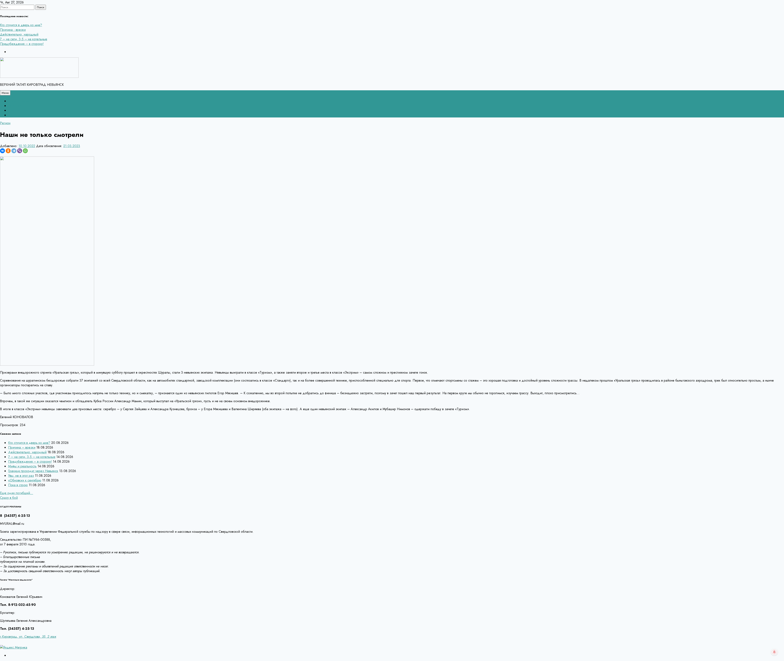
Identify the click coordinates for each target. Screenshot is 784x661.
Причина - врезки (13, 29)
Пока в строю (18, 485)
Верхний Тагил (19, 110)
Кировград (16, 115)
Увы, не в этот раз (21, 475)
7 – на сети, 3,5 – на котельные (23, 39)
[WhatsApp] (25, 150)
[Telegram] (13, 150)
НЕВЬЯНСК (16, 105)
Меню (5, 93)
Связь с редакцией (22, 101)
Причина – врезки (21, 447)
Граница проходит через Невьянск (33, 471)
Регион (5, 123)
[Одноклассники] (8, 150)
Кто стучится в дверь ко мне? (21, 25)
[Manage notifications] (774, 652)
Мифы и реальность (22, 466)
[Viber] (19, 150)
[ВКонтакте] (2, 150)
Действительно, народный (19, 34)
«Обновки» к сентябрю (24, 480)
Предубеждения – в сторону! (22, 43)
